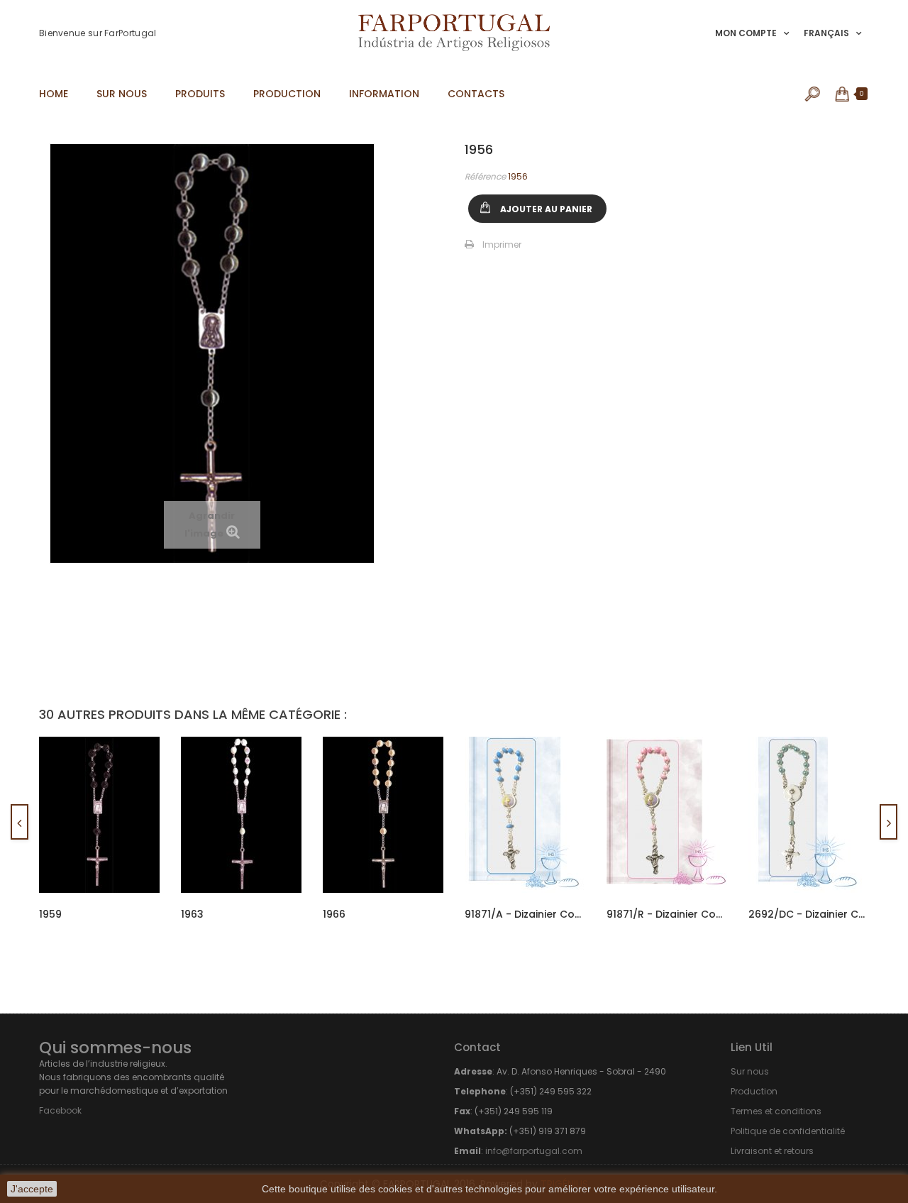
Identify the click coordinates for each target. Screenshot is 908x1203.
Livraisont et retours (772, 1151)
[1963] (241, 815)
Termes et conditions (776, 1111)
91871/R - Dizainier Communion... (667, 914)
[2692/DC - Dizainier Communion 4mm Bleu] (808, 815)
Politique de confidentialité (788, 1131)
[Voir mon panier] (843, 93)
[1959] (99, 815)
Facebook (60, 1110)
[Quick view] (136, 773)
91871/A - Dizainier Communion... (525, 914)
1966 (334, 914)
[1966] (383, 815)
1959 (50, 914)
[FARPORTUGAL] (454, 32)
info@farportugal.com (533, 1151)
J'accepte (32, 1188)
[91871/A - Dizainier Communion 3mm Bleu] (525, 815)
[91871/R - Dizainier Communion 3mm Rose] (667, 815)
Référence (485, 176)
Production (754, 1091)
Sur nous (750, 1071)
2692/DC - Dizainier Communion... (808, 914)
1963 (192, 914)
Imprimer (501, 244)
